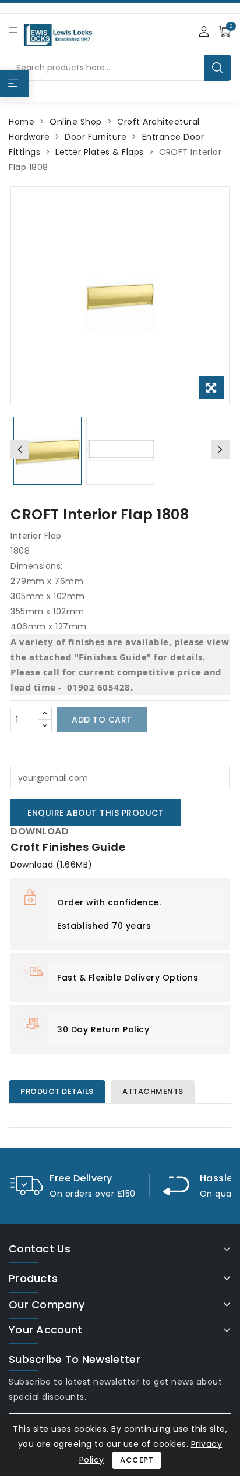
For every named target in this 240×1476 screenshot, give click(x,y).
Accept (136, 1460)
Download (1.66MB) (51, 864)
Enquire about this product (95, 813)
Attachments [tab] (152, 1091)
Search (217, 68)
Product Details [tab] (57, 1091)
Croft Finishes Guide (67, 847)
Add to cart (102, 719)
